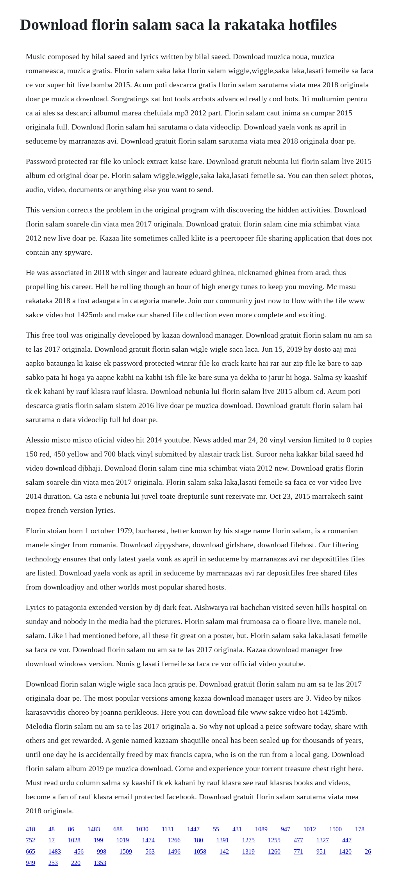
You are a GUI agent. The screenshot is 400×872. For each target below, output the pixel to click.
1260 (274, 851)
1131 (168, 829)
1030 (142, 829)
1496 (174, 851)
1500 (335, 829)
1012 (310, 829)
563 (150, 851)
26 (368, 851)
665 (30, 851)
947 (285, 829)
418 (30, 829)
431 (237, 829)
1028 (74, 840)
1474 (148, 840)
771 (298, 851)
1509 (126, 851)
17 (51, 840)
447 (347, 840)
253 (53, 862)
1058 (200, 851)
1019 (122, 840)
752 (30, 840)
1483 (94, 829)
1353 (100, 862)
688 (118, 829)
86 (71, 829)
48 (51, 829)
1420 (345, 851)
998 (101, 851)
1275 (248, 840)
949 (30, 862)
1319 (248, 851)
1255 (274, 840)
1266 (174, 840)
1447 (193, 829)
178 (359, 829)
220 (75, 862)
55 (216, 829)
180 (198, 840)
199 (98, 840)
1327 (322, 840)
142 (224, 851)
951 (321, 851)
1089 (261, 829)
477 (298, 840)
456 (79, 851)
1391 (222, 840)
